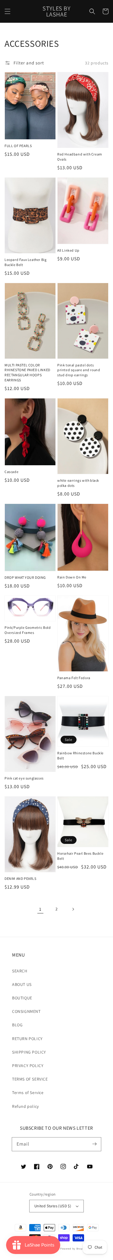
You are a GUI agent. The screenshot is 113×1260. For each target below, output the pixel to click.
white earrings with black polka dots (78, 483)
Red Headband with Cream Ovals (79, 156)
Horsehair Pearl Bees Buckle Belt (80, 856)
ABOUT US (22, 984)
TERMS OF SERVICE (30, 1079)
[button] (7, 11)
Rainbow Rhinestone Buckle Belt (80, 755)
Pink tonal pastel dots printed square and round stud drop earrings (78, 370)
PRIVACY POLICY (27, 1065)
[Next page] (73, 909)
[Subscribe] (94, 1144)
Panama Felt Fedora (73, 678)
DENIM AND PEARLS (20, 878)
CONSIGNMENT (26, 1011)
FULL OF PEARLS (18, 145)
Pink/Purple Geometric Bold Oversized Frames (28, 630)
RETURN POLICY (27, 1038)
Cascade (11, 471)
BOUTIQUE (22, 998)
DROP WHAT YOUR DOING (25, 577)
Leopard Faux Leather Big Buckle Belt (25, 262)
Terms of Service (28, 1092)
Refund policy (25, 1106)
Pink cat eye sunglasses (24, 778)
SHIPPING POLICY (29, 1052)
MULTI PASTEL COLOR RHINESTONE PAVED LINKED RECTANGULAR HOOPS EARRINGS (27, 372)
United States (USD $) (52, 1205)
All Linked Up (68, 250)
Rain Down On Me (71, 577)
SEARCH (19, 971)
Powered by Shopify (73, 1248)
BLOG (17, 1025)
